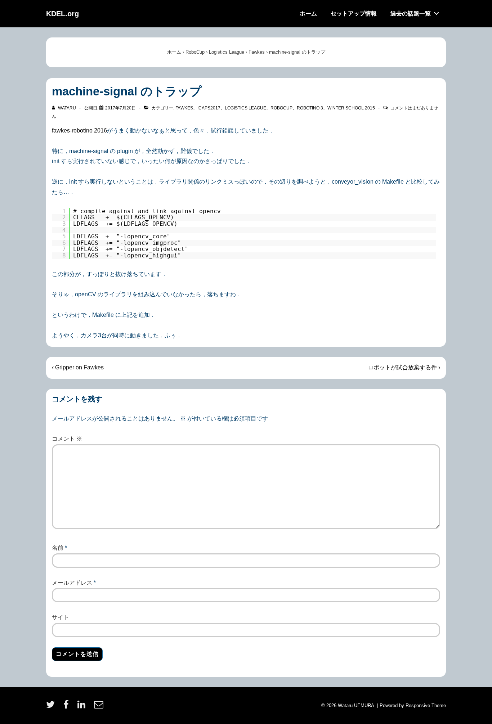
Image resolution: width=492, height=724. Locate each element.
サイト (60, 617)
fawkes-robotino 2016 (79, 130)
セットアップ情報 (354, 13)
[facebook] (67, 707)
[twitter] (52, 707)
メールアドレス (72, 583)
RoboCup (281, 108)
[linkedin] (83, 707)
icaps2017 (208, 108)
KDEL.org (62, 14)
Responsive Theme (426, 705)
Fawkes (184, 108)
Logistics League (245, 108)
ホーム (308, 13)
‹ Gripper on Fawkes (78, 367)
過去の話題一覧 (410, 13)
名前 (57, 548)
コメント (67, 439)
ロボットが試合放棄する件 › (404, 367)
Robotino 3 (310, 108)
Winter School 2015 (351, 108)
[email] (99, 707)
